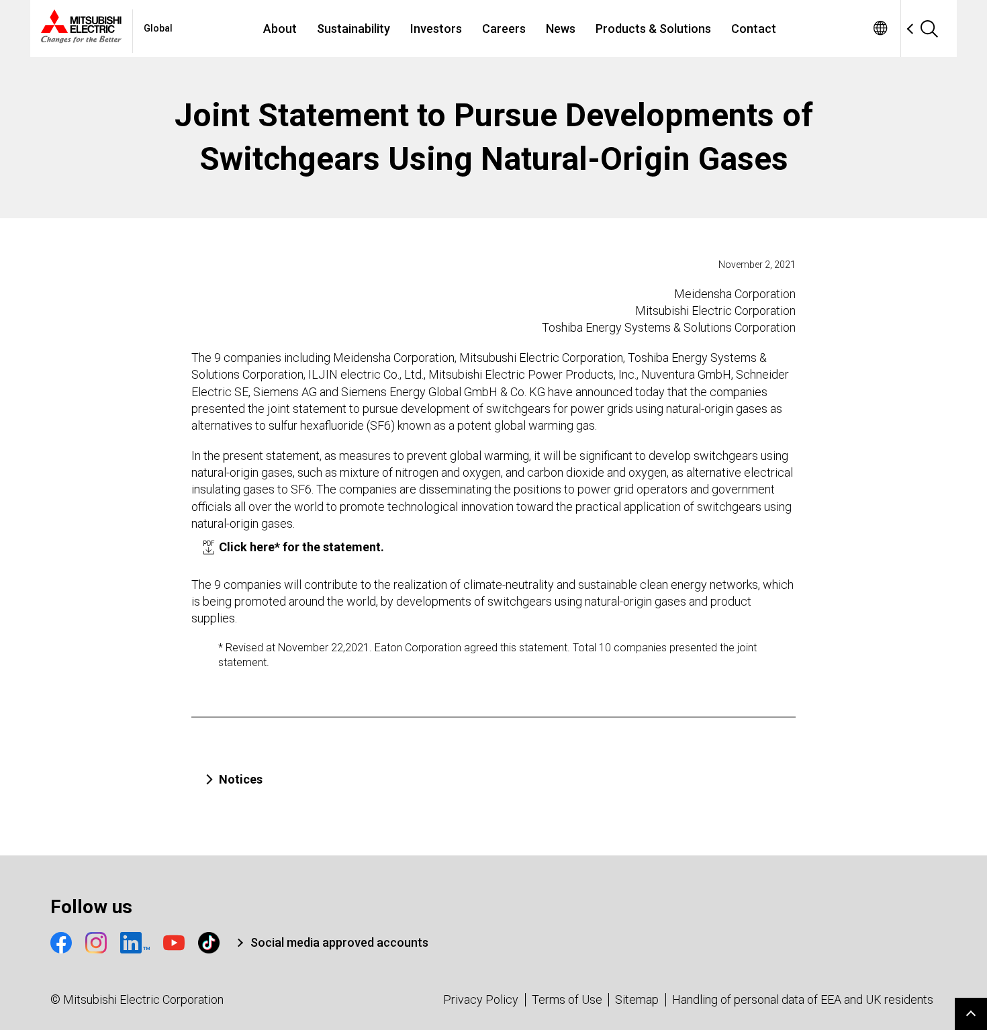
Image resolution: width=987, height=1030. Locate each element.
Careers (504, 28)
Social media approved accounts (339, 942)
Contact (753, 28)
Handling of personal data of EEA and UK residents (802, 999)
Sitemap (637, 999)
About (280, 28)
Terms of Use (567, 999)
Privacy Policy (480, 999)
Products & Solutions (653, 28)
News (560, 28)
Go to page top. (971, 1014)
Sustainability (353, 28)
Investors (436, 28)
